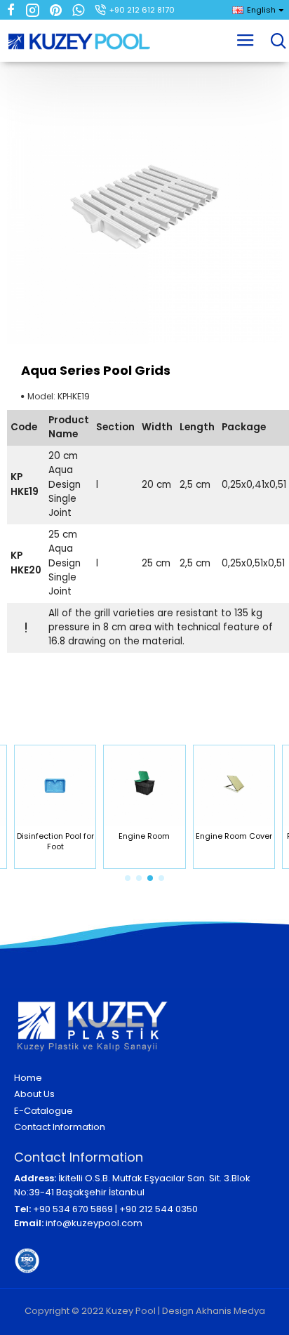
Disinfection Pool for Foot (55, 841)
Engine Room (144, 836)
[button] (127, 878)
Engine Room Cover (234, 836)
